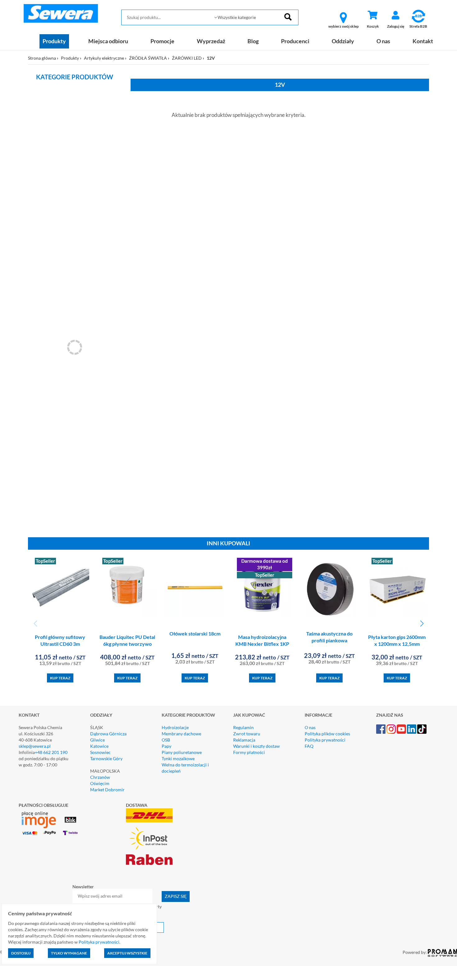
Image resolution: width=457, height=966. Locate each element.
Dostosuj (20, 953)
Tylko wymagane (69, 953)
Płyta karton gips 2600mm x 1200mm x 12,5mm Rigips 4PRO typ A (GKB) (397, 644)
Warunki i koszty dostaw (256, 746)
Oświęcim (99, 783)
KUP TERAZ (60, 678)
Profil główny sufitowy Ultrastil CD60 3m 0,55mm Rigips (60, 644)
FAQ (309, 746)
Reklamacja (244, 739)
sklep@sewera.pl (35, 746)
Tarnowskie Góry (106, 758)
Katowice (99, 746)
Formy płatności (249, 752)
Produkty (54, 41)
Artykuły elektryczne (104, 58)
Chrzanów (100, 777)
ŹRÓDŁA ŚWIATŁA (148, 58)
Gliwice (97, 739)
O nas (383, 41)
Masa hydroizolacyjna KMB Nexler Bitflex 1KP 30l (262, 644)
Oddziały (343, 41)
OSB (166, 739)
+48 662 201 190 (51, 752)
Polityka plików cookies (327, 733)
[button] (422, 624)
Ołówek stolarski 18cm (194, 633)
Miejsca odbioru (108, 41)
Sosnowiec (100, 752)
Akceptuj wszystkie (127, 953)
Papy (166, 746)
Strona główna (42, 58)
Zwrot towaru (246, 733)
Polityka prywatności (325, 739)
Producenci (295, 41)
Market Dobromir (107, 789)
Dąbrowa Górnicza (108, 733)
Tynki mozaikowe (178, 758)
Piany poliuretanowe (182, 752)
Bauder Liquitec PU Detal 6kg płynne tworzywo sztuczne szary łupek (127, 644)
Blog (253, 41)
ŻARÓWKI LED (187, 58)
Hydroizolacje (175, 727)
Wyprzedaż (211, 41)
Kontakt (423, 41)
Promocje (162, 41)
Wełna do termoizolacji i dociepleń (185, 768)
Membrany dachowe (181, 733)
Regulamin (243, 727)
